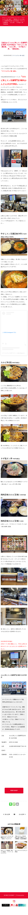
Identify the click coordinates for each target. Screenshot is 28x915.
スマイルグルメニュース (14, 17)
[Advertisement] (14, 34)
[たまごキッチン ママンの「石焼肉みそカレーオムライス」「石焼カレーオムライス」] (7, 831)
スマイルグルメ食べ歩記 (18, 55)
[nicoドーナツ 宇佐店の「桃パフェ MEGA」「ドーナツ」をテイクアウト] (7, 845)
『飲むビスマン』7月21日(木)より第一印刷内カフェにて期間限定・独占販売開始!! (21, 837)
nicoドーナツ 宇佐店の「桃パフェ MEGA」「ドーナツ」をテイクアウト (7, 852)
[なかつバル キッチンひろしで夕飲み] (21, 845)
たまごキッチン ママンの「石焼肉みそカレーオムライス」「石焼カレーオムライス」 (7, 837)
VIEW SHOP (14, 790)
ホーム (4, 17)
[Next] (24, 115)
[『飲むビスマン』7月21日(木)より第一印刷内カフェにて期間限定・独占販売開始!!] (21, 831)
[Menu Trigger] (25, 2)
